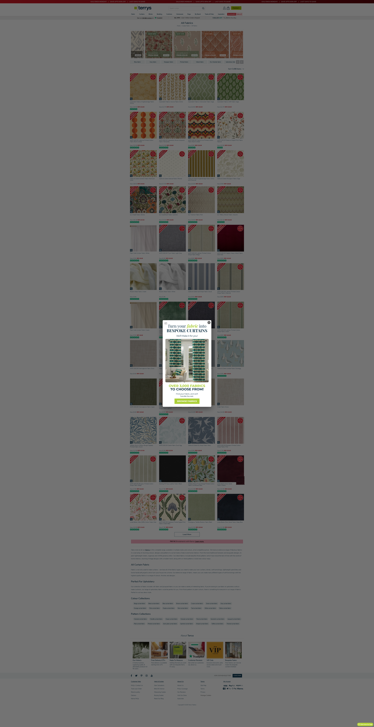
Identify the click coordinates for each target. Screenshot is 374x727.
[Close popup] (209, 322)
